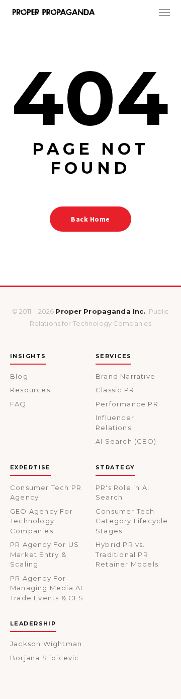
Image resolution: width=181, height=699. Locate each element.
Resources (30, 390)
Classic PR (115, 390)
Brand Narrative (125, 376)
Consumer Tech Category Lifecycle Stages (132, 521)
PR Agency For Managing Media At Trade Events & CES (47, 588)
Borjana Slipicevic (44, 658)
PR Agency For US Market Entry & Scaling (44, 554)
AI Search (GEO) (126, 441)
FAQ (18, 404)
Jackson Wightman (46, 644)
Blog (19, 376)
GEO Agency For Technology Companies (41, 521)
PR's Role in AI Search (122, 492)
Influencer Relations (115, 422)
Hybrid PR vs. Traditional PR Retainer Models (127, 554)
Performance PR (127, 404)
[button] (164, 12)
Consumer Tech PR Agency (45, 492)
